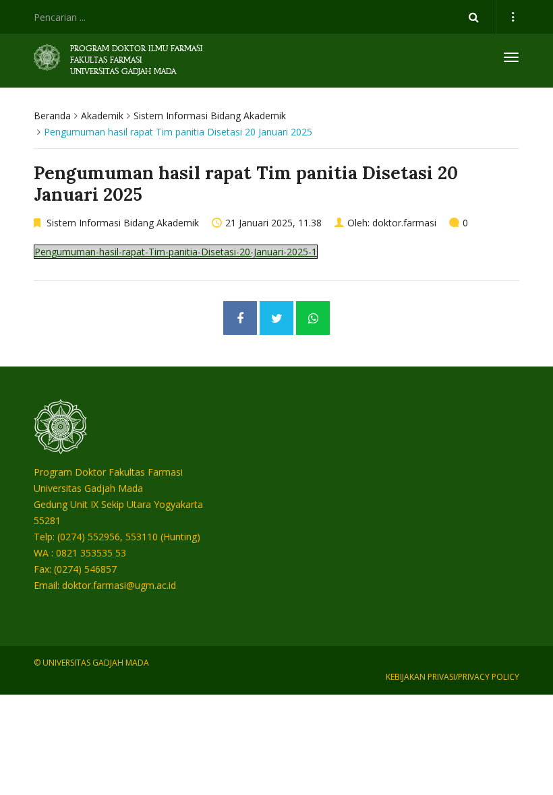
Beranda (52, 115)
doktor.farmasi (404, 222)
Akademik (102, 115)
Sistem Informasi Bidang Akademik (210, 115)
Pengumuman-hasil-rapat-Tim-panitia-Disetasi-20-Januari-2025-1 (175, 251)
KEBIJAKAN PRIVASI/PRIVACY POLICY (452, 676)
